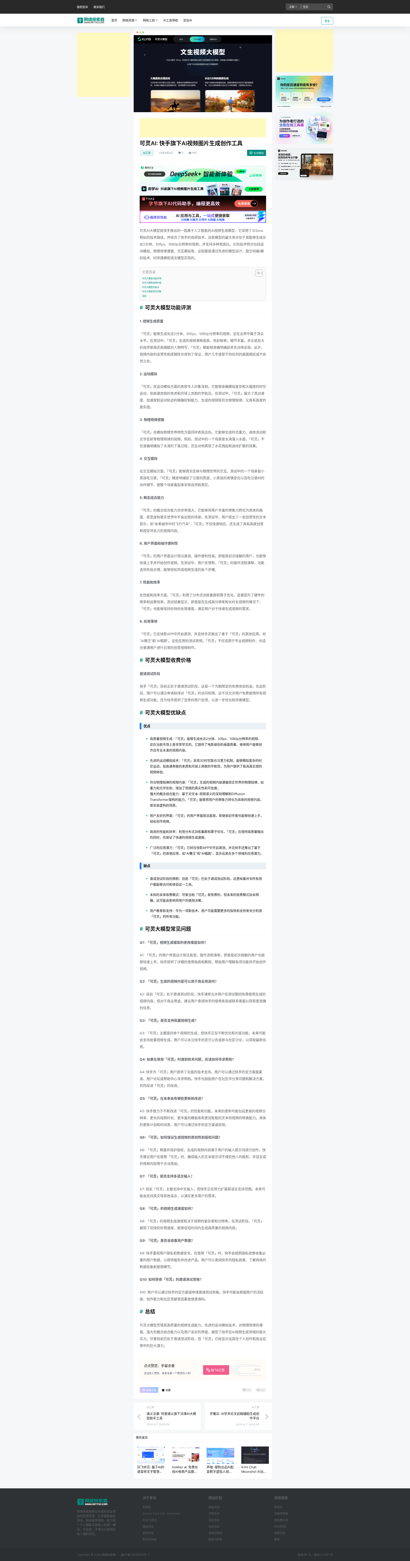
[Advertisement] (103, 65)
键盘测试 (148, 1526)
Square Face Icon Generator (161, 1513)
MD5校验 (280, 1526)
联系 (277, 1539)
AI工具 (147, 152)
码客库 (147, 1507)
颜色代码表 (215, 1539)
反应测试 (214, 1526)
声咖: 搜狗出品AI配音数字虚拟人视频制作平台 (220, 1471)
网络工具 (149, 20)
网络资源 (128, 20)
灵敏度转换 (281, 1513)
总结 (144, 296)
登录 (327, 21)
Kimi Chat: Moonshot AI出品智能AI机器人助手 (254, 1471)
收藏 (168, 1390)
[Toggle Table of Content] (257, 273)
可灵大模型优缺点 (150, 287)
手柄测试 (214, 1513)
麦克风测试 (150, 1539)
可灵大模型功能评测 (151, 278)
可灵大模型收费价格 (151, 282)
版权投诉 (82, 7)
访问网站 (258, 153)
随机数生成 (281, 1520)
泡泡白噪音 (215, 1533)
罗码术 (278, 1507)
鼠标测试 (148, 1533)
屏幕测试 (279, 1533)
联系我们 (99, 7)
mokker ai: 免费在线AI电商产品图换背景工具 (185, 1471)
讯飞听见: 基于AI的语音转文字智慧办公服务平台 (150, 1471)
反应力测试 (150, 1520)
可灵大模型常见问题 (151, 291)
